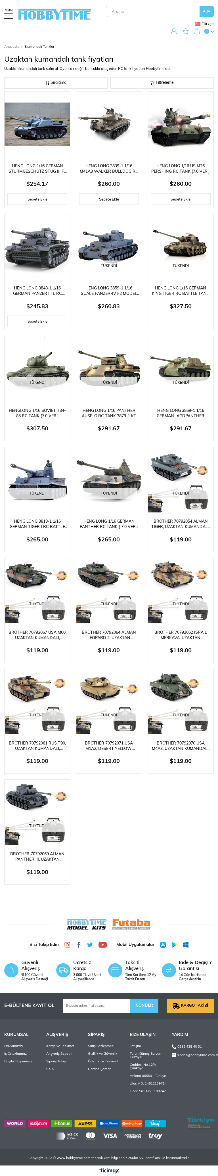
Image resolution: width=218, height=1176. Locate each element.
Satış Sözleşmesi (101, 1046)
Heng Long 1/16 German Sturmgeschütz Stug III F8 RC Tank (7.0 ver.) (37, 169)
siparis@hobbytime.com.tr (195, 1055)
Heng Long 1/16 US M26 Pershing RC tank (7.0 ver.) (180, 169)
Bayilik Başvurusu (18, 1061)
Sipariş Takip (56, 1061)
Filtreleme (165, 83)
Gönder (144, 1006)
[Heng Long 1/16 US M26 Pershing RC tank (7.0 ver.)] (180, 124)
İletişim (135, 1046)
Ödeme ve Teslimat (103, 1061)
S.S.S (50, 1069)
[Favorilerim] (187, 31)
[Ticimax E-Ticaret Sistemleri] (109, 1171)
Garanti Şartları (100, 1069)
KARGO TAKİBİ (194, 1006)
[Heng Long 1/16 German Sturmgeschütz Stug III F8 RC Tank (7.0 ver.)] (37, 124)
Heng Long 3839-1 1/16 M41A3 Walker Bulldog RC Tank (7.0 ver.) (109, 169)
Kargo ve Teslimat (60, 1046)
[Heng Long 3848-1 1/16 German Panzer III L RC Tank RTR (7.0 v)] (37, 246)
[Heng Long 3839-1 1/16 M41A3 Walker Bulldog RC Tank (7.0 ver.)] (109, 124)
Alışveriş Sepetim (60, 1054)
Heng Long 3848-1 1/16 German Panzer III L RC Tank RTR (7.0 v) (37, 291)
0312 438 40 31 (189, 1046)
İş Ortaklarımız (15, 1054)
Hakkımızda (13, 1046)
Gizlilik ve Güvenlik (102, 1054)
